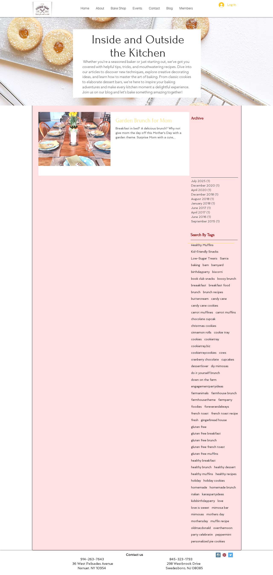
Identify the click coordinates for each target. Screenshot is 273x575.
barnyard (217, 265)
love (220, 501)
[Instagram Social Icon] (218, 555)
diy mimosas (219, 366)
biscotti (217, 272)
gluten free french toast (208, 447)
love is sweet (200, 507)
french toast (200, 413)
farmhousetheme (203, 399)
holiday (196, 480)
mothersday (199, 521)
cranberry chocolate (205, 359)
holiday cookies (214, 480)
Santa (224, 258)
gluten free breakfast (206, 433)
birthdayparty (200, 272)
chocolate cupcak (203, 319)
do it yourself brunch (205, 373)
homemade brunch (223, 487)
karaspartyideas (213, 494)
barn (206, 265)
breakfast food (219, 285)
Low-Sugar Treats (204, 258)
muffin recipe (220, 521)
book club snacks (203, 278)
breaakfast (198, 285)
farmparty (225, 399)
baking (195, 265)
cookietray (211, 339)
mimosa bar (220, 507)
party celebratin (202, 534)
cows (222, 352)
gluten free (198, 427)
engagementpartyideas (207, 386)
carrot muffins (226, 312)
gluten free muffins (204, 453)
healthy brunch (201, 467)
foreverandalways (216, 406)
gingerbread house (214, 420)
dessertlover (199, 366)
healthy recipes (226, 474)
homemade (199, 487)
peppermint (223, 534)
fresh (194, 420)
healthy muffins (202, 474)
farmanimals (200, 393)
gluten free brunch (204, 440)
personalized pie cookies (208, 541)
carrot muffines (202, 312)
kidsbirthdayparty (203, 501)
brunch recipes (213, 292)
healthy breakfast (203, 460)
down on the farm (203, 379)
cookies (196, 339)
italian (195, 494)
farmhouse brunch (224, 393)
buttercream (200, 298)
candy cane (219, 298)
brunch (195, 292)
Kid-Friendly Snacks (204, 251)
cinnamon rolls (201, 332)
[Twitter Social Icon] (230, 555)
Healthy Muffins (202, 245)
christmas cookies (203, 325)
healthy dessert (225, 467)
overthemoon (222, 528)
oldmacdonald (201, 528)
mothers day (215, 514)
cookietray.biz (200, 346)
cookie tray (221, 332)
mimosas (197, 514)
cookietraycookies (203, 352)
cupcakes (227, 359)
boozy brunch (226, 278)
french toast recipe (224, 413)
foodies (196, 406)
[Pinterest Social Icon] (224, 555)
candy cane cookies (204, 305)
